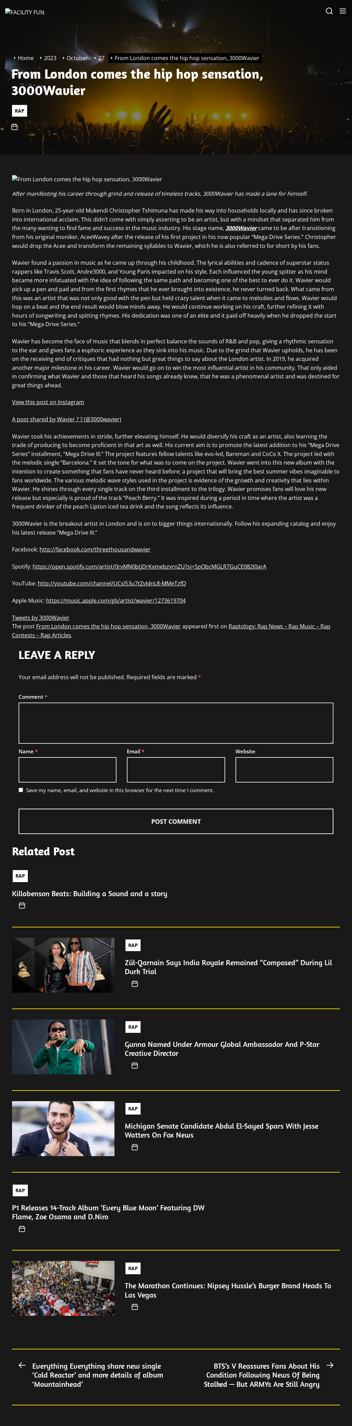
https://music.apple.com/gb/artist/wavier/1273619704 (116, 600)
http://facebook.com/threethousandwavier (95, 549)
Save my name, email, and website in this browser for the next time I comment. (120, 790)
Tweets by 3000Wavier (40, 617)
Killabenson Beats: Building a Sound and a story (89, 893)
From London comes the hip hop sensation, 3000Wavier (108, 626)
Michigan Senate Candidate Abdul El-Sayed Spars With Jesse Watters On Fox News (221, 1130)
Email (135, 751)
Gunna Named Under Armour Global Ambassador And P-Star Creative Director (222, 1048)
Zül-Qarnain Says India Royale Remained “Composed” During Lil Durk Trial (228, 967)
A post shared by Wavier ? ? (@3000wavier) (66, 419)
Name (28, 751)
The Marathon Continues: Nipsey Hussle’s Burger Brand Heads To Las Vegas (228, 1290)
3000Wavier (241, 228)
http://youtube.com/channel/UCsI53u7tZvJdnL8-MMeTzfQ (112, 583)
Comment (33, 696)
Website (245, 751)
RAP (19, 110)
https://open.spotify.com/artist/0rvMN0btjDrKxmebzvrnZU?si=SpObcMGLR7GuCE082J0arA (149, 566)
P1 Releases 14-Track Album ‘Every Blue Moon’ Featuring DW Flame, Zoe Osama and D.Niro (108, 1212)
